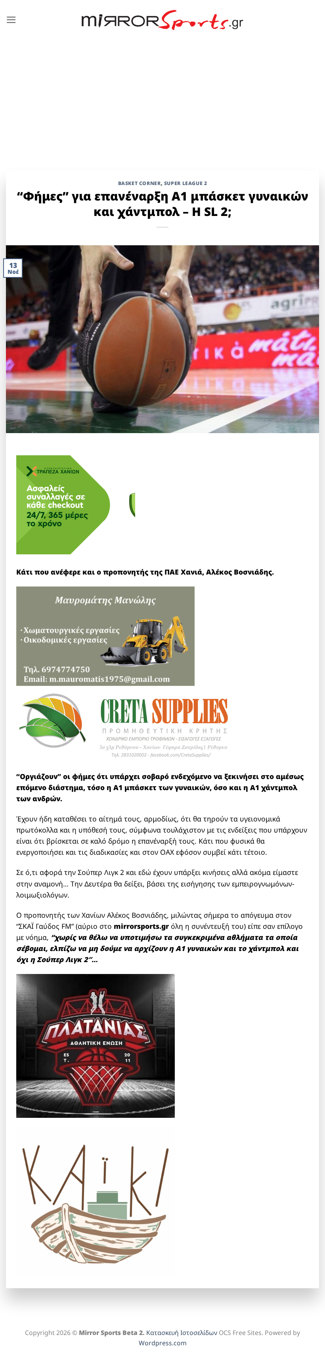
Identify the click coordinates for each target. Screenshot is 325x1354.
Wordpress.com (163, 1343)
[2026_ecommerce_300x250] (75, 504)
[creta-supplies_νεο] (135, 727)
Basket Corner (139, 183)
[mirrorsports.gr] (163, 20)
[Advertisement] (162, 99)
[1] (95, 1045)
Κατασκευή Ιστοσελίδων (181, 1332)
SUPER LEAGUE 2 (185, 183)
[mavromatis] (105, 635)
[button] (11, 20)
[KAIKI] (95, 1200)
